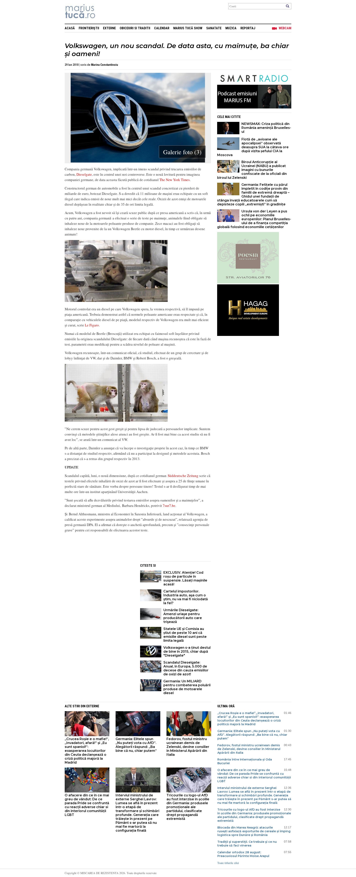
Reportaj (247, 28)
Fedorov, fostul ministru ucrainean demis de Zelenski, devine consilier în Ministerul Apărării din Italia (187, 747)
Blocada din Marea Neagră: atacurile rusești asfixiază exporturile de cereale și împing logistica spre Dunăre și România (253, 831)
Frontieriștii (89, 28)
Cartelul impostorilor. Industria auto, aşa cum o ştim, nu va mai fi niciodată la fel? (185, 597)
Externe (109, 28)
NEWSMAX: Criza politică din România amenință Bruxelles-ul (266, 128)
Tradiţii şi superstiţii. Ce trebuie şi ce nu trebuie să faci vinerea (247, 843)
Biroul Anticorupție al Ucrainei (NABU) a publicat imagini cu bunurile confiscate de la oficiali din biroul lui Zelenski (252, 170)
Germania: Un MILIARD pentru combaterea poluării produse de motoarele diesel (187, 687)
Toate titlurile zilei (228, 863)
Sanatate (213, 28)
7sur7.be (169, 505)
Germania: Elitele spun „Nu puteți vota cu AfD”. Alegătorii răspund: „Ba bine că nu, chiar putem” (136, 745)
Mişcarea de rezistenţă (102, 12)
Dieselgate (84, 174)
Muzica (231, 28)
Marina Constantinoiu (104, 64)
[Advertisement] (99, 590)
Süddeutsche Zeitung (183, 475)
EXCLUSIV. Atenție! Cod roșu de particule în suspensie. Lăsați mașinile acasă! (185, 578)
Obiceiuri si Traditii (135, 28)
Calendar (161, 28)
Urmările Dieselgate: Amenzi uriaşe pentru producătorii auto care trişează (182, 616)
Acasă (70, 28)
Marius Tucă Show (187, 28)
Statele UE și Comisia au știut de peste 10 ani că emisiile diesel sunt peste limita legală (185, 635)
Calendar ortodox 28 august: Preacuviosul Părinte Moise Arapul (243, 854)
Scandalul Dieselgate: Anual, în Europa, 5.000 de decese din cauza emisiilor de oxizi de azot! (185, 668)
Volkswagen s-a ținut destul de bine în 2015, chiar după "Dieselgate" (187, 651)
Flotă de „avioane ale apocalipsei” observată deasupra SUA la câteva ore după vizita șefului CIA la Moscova (253, 147)
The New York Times (174, 179)
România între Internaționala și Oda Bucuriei (244, 761)
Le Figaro (92, 325)
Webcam (285, 28)
